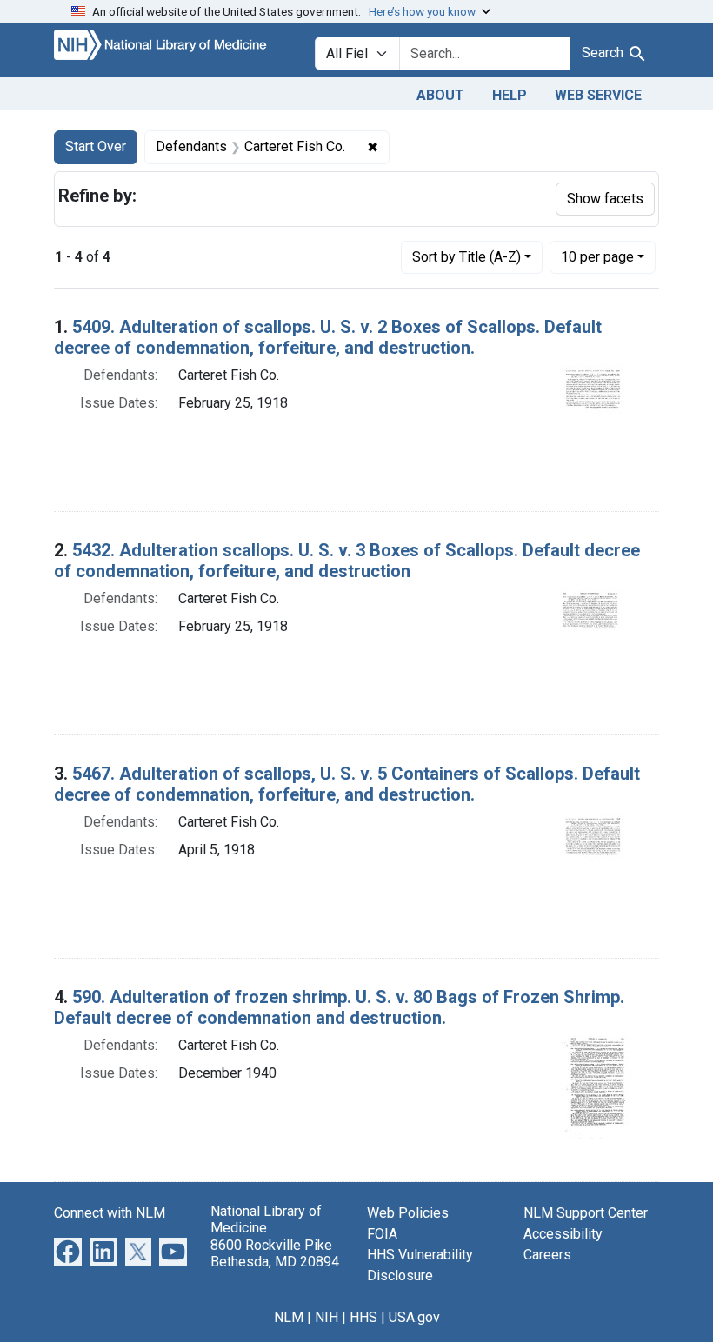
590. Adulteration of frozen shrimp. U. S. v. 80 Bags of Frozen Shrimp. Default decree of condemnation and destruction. (339, 1007)
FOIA (382, 1234)
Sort (466, 257)
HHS (363, 1317)
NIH (326, 1317)
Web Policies (408, 1213)
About (440, 95)
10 (597, 256)
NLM (288, 1317)
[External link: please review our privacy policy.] (68, 1251)
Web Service (598, 95)
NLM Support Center (585, 1213)
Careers (547, 1254)
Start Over (95, 146)
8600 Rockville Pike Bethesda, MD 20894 (274, 1253)
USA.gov (414, 1317)
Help (509, 95)
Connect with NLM (109, 1213)
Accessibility (563, 1234)
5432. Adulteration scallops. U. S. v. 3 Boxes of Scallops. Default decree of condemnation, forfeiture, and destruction (347, 560)
